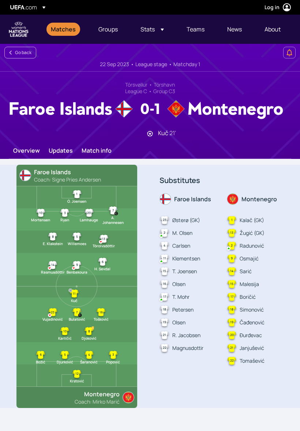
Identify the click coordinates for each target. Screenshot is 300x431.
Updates (61, 151)
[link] (63, 29)
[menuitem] (65, 29)
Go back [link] (23, 52)
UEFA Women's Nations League (19, 29)
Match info (97, 151)
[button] (152, 29)
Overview (26, 151)
